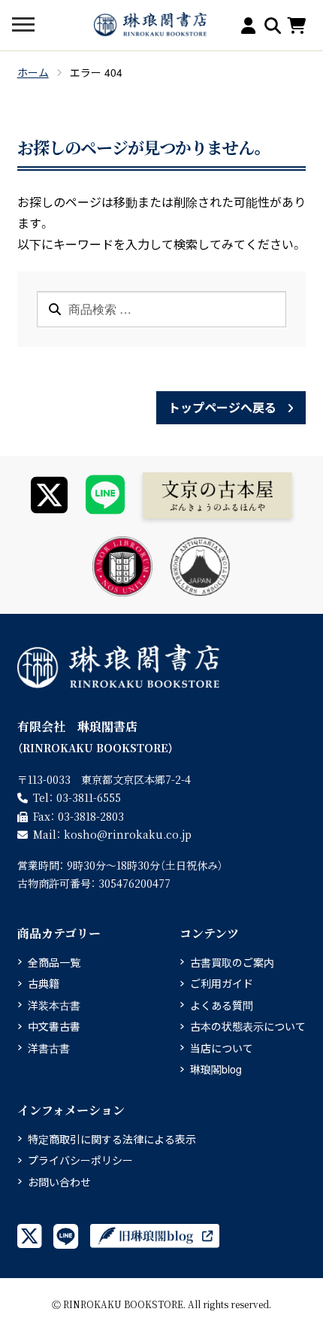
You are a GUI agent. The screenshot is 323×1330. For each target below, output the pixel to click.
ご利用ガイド (221, 983)
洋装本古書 (54, 1005)
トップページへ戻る (222, 407)
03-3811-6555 (88, 797)
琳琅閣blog (216, 1068)
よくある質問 (221, 1005)
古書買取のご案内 (232, 962)
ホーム (33, 72)
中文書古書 (54, 1026)
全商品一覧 (54, 962)
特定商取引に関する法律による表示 (112, 1138)
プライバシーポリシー (80, 1160)
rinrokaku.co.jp (128, 834)
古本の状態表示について (248, 1026)
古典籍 (43, 983)
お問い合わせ (59, 1181)
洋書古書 (49, 1047)
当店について (221, 1047)
